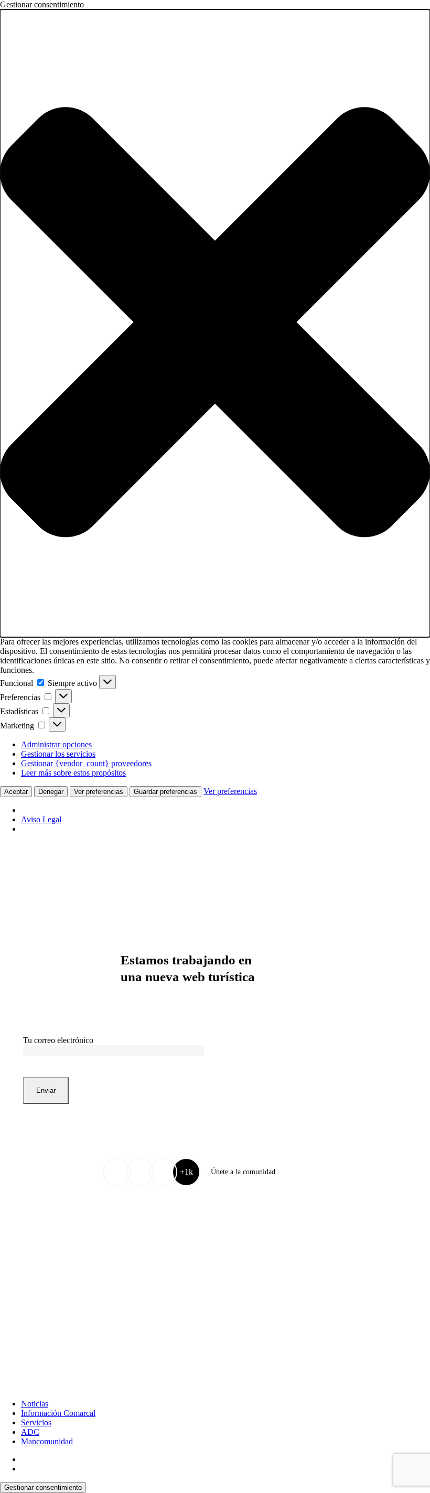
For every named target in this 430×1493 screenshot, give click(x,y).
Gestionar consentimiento (43, 1487)
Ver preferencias (98, 792)
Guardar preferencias (165, 792)
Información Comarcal (58, 1413)
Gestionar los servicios (58, 753)
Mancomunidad (47, 1441)
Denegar (50, 792)
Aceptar (16, 792)
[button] (215, 323)
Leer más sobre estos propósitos (73, 772)
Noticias (34, 1403)
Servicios (36, 1422)
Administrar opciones (56, 744)
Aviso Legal (41, 819)
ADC (30, 1431)
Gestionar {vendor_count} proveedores (86, 763)
